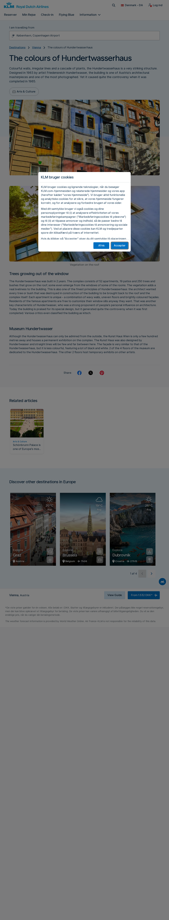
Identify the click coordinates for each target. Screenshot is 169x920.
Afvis (101, 245)
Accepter (119, 245)
